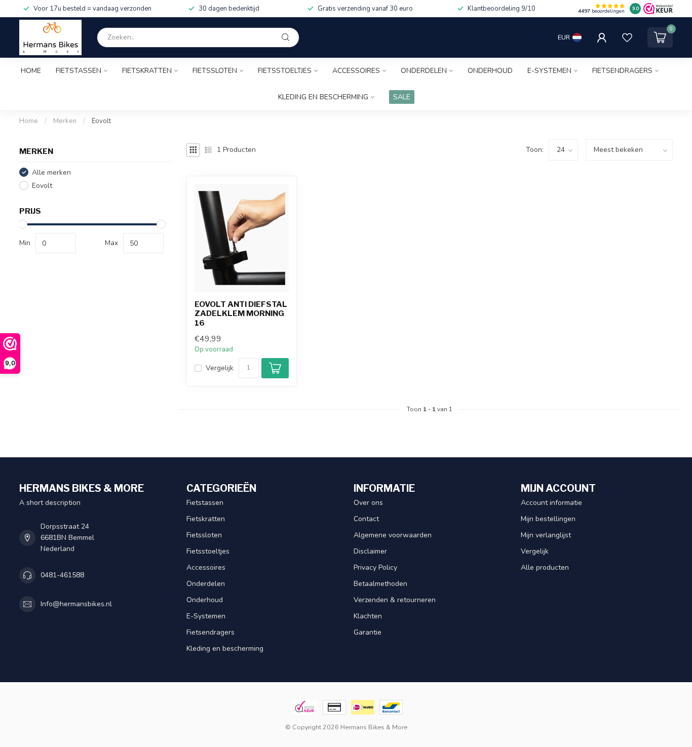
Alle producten (545, 567)
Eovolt (101, 121)
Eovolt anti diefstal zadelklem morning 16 (241, 314)
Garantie (367, 632)
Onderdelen (424, 70)
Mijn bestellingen (548, 519)
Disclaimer (370, 551)
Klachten (368, 616)
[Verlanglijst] (627, 37)
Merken (64, 121)
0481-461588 (62, 575)
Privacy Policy (375, 567)
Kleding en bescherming (323, 97)
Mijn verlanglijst (546, 535)
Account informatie (551, 502)
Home (31, 70)
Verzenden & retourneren (395, 600)
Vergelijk (220, 368)
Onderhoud (490, 70)
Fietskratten (147, 70)
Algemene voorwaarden (393, 535)
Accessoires (356, 70)
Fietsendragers (622, 70)
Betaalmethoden (380, 583)
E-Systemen (549, 70)
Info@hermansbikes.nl (76, 604)
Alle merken (51, 172)
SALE (401, 97)
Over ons (368, 502)
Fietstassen (78, 70)
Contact (366, 519)
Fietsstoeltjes (285, 70)
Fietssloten (215, 70)
